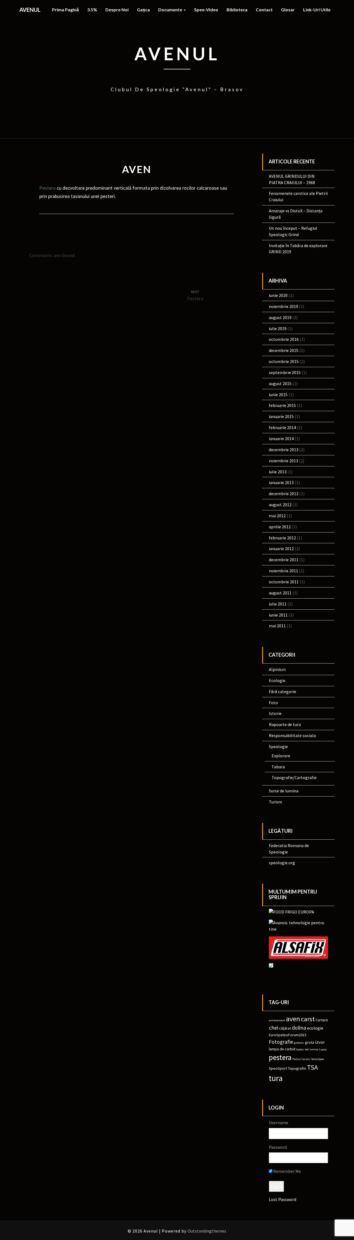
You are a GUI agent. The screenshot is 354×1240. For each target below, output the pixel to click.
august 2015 (280, 383)
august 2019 (280, 317)
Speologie (278, 746)
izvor (320, 1042)
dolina (299, 1027)
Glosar (288, 9)
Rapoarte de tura (285, 724)
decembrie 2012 (283, 493)
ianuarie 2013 (281, 482)
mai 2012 (277, 515)
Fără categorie (282, 691)
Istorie (275, 713)
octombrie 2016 (284, 339)
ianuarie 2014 (281, 438)
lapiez (300, 1049)
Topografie (297, 1068)
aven (293, 1018)
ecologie (315, 1028)
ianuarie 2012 (281, 548)
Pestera (47, 188)
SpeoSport (278, 1068)
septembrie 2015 (285, 372)
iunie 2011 (278, 615)
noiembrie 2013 (283, 460)
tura (276, 1078)
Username (278, 1122)
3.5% (92, 9)
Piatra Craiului (301, 1059)
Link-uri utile (316, 9)
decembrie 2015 (283, 350)
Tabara (278, 766)
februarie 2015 (282, 405)
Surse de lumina (283, 790)
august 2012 (280, 504)
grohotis (299, 1043)
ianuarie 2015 (281, 416)
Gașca (143, 9)
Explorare (281, 755)
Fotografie (281, 1041)
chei (273, 1027)
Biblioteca (237, 9)
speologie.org (282, 862)
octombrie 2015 (284, 361)
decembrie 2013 (283, 449)
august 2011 (280, 593)
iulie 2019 (278, 328)
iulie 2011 (278, 604)
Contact (264, 9)
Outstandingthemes (207, 1231)
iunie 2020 (278, 295)
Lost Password (282, 1199)
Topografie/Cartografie (294, 777)
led (307, 1049)
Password (278, 1147)
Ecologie (277, 680)
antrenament (277, 1020)
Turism (275, 802)
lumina (313, 1049)
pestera (280, 1057)
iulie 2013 (278, 471)
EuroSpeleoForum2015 (287, 1034)
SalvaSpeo (317, 1059)
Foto (273, 702)
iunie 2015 (278, 394)
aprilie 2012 (280, 526)
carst (308, 1019)
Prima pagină (65, 9)
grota (309, 1042)
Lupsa (323, 1049)
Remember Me (286, 1171)
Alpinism (277, 669)
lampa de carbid (282, 1048)
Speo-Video (206, 9)
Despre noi (117, 9)
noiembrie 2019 (283, 306)
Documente (170, 9)
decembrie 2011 (283, 559)
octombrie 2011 (284, 581)
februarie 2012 (282, 538)
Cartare (322, 1019)
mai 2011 (277, 625)
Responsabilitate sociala (292, 735)
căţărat (285, 1028)
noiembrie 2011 (283, 570)
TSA (312, 1067)
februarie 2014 (282, 427)
